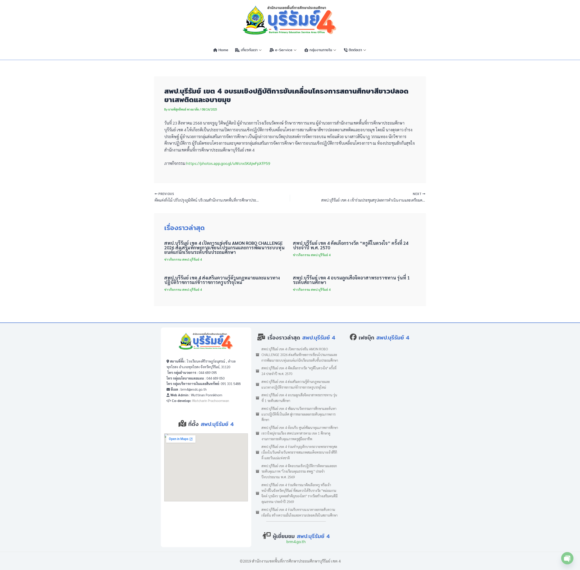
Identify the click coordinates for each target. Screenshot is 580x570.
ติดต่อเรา (355, 50)
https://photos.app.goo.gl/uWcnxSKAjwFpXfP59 (228, 163)
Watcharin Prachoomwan (210, 400)
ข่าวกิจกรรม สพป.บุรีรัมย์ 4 (183, 259)
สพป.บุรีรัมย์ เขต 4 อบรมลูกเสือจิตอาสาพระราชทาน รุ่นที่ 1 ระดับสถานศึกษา (351, 280)
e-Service (283, 50)
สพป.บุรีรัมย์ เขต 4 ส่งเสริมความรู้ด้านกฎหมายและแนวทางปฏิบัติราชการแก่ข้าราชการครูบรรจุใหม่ (222, 280)
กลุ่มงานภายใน (320, 50)
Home (223, 50)
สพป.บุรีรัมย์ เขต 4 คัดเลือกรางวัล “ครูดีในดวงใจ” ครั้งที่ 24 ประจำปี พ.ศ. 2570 (350, 245)
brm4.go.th (296, 541)
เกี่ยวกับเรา (249, 50)
